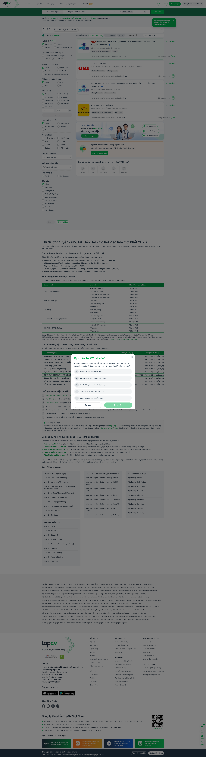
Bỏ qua (88, 405)
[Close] (132, 357)
